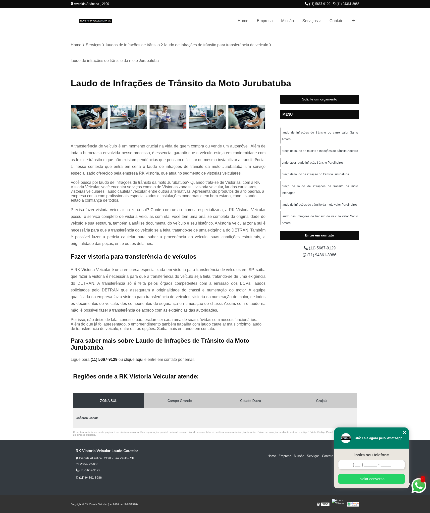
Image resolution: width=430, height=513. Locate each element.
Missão (287, 21)
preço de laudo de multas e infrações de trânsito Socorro (320, 151)
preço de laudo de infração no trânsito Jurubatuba (315, 174)
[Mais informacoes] (353, 21)
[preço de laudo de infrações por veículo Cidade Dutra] (128, 117)
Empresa (265, 21)
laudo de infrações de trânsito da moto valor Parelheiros (319, 204)
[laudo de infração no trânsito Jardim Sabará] (89, 117)
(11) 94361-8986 (347, 4)
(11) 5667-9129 (319, 4)
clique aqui (133, 359)
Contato (336, 21)
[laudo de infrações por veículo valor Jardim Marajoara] (168, 117)
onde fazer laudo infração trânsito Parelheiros (312, 162)
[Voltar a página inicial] (95, 21)
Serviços (310, 21)
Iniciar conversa (371, 479)
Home (243, 21)
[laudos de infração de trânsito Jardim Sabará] (247, 117)
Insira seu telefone (371, 455)
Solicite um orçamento (319, 99)
